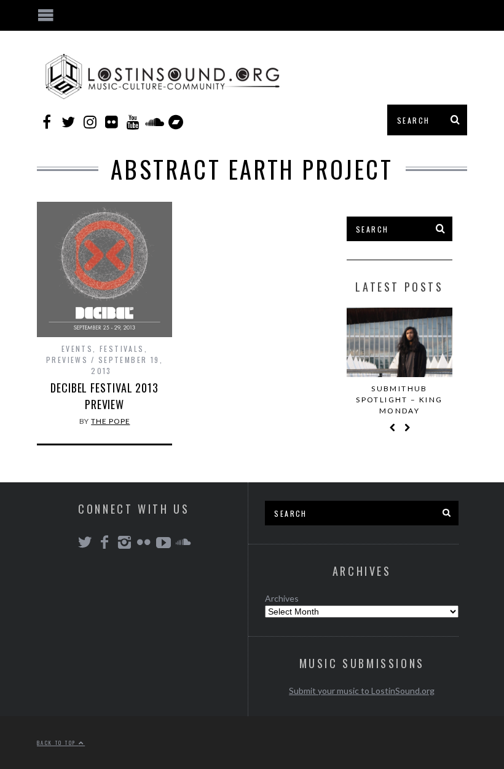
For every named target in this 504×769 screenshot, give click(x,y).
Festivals (122, 348)
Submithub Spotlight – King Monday (399, 399)
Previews (67, 359)
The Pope (110, 421)
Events (77, 348)
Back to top (58, 742)
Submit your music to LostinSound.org (362, 690)
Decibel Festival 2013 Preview (104, 396)
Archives (282, 598)
